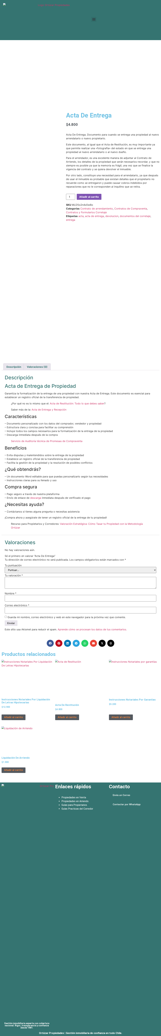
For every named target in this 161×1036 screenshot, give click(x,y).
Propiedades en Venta (73, 797)
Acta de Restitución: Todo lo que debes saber (77, 403)
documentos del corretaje (135, 216)
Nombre (10, 593)
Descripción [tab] (13, 366)
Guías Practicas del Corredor (77, 808)
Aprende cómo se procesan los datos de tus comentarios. (92, 629)
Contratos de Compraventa (130, 208)
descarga (35, 497)
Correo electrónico (17, 605)
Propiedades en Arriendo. (75, 801)
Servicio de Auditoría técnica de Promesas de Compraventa (46, 441)
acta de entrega (94, 216)
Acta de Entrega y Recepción (49, 409)
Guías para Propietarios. (74, 804)
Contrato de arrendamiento (96, 208)
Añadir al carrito (89, 196)
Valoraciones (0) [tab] (37, 366)
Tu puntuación (13, 565)
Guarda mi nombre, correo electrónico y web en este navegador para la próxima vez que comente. (67, 617)
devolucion (111, 216)
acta (81, 216)
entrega (70, 219)
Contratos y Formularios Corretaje (86, 212)
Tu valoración (14, 575)
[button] (93, 19)
